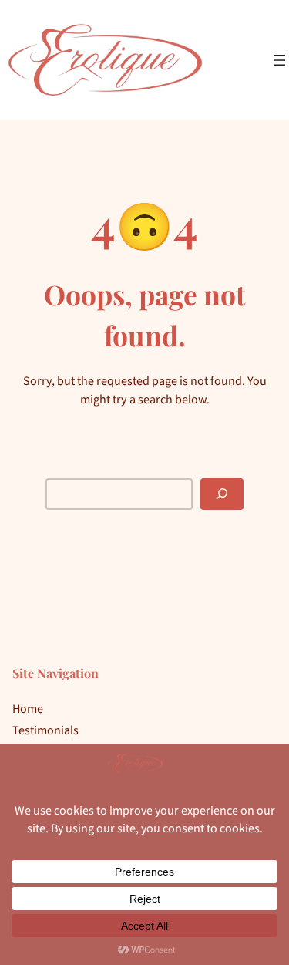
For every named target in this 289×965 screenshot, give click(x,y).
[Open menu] (280, 60)
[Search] (222, 494)
